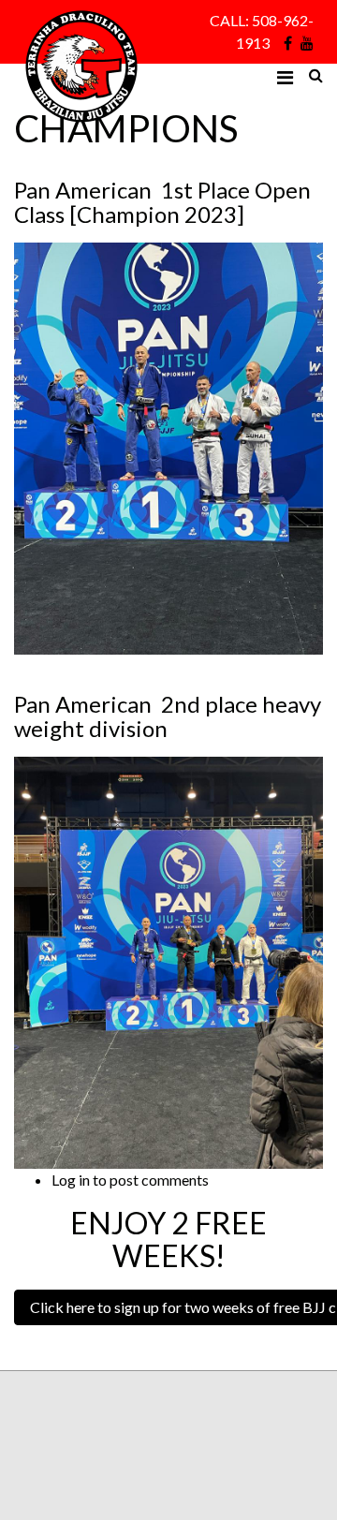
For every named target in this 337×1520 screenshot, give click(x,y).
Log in (70, 1179)
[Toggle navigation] (284, 78)
